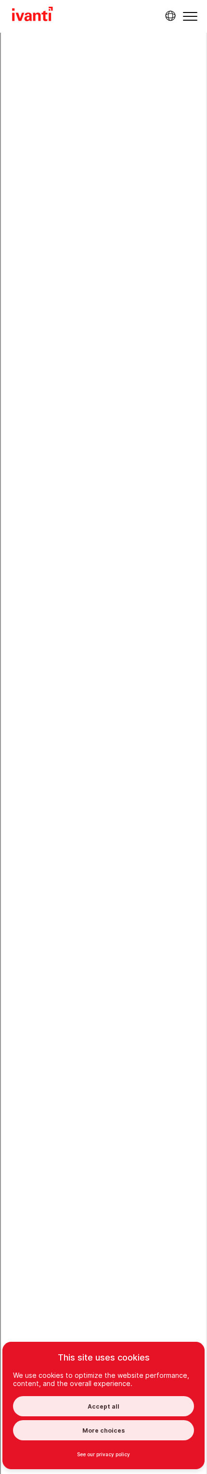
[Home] (32, 15)
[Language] (169, 16)
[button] (190, 16)
